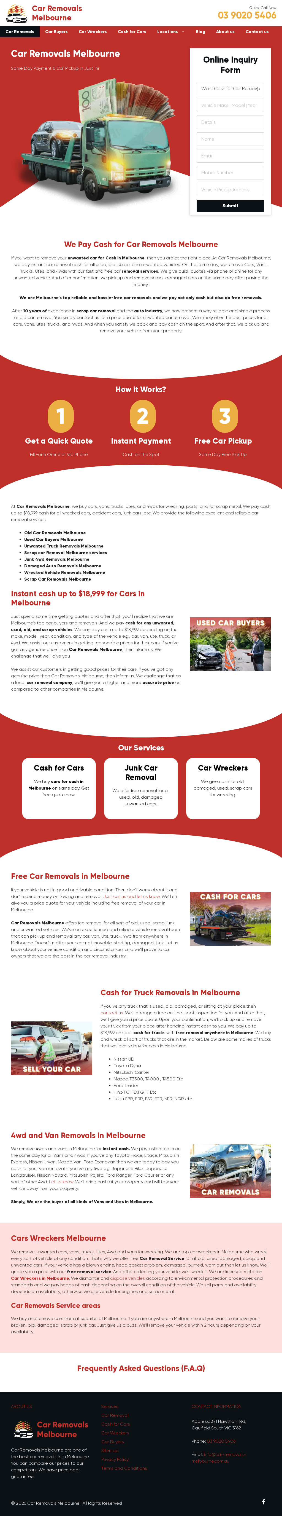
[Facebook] (263, 1502)
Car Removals (20, 31)
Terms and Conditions (124, 1468)
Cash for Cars (132, 31)
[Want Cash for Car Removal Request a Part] (230, 88)
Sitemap (110, 1450)
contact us (112, 1012)
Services (109, 1406)
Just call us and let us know (131, 896)
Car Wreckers (93, 31)
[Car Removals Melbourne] (17, 12)
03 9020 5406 (247, 15)
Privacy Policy (115, 1459)
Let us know (61, 1181)
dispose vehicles (127, 1278)
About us (225, 31)
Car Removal (114, 1415)
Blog (200, 31)
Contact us (257, 31)
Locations (167, 31)
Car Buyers (56, 31)
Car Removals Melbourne (57, 13)
